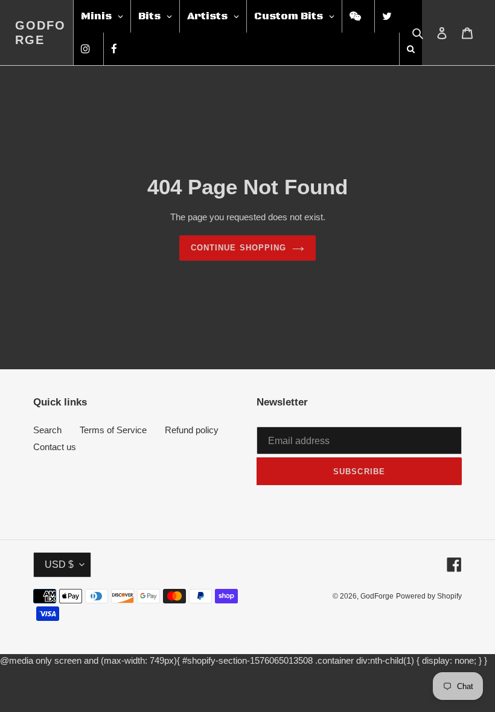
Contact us (54, 447)
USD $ (59, 564)
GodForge (40, 32)
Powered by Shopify (429, 596)
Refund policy (192, 430)
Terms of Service (113, 430)
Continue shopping (238, 247)
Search (47, 430)
